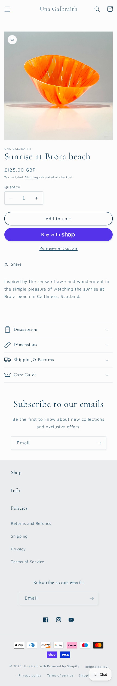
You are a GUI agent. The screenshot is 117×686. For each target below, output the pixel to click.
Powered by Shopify (63, 666)
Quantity (12, 187)
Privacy (18, 549)
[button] (7, 9)
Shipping (31, 177)
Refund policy (96, 666)
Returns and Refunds (31, 523)
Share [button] (16, 264)
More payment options (58, 248)
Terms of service (60, 675)
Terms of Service (27, 561)
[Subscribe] (99, 443)
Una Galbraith (35, 666)
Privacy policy (30, 675)
